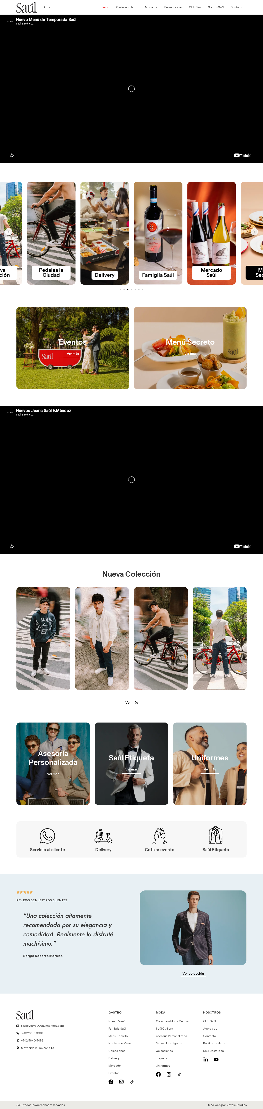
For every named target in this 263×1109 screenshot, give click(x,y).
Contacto (237, 7)
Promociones (173, 7)
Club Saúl (195, 7)
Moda (149, 7)
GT (45, 7)
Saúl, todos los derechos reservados (40, 1105)
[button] (8, 231)
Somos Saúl (216, 7)
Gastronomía (125, 7)
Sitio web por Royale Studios (227, 1105)
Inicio (106, 7)
